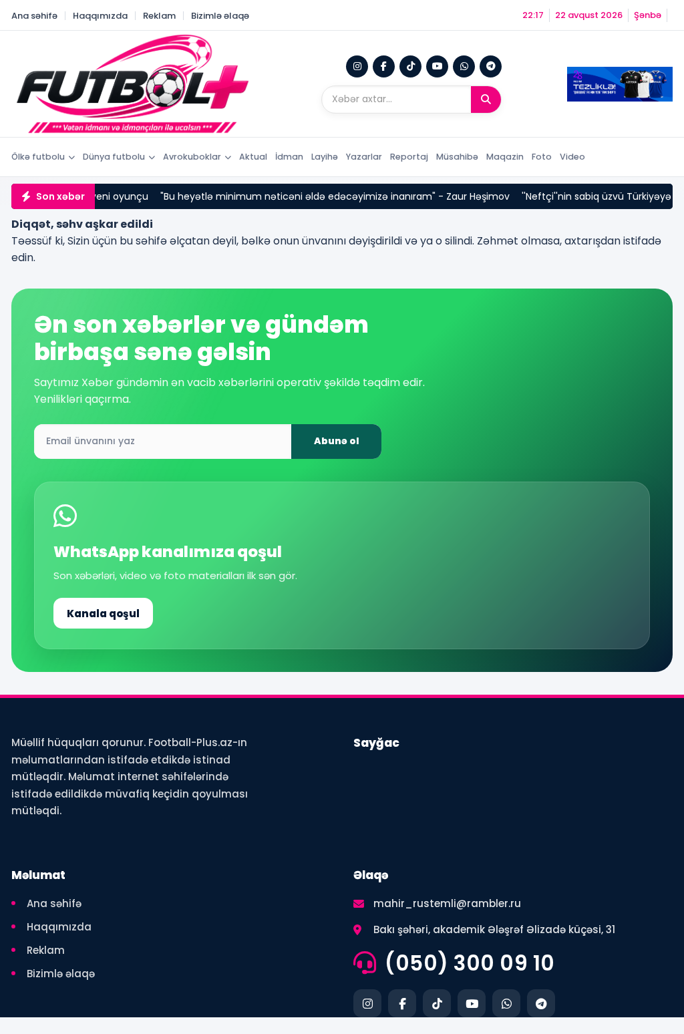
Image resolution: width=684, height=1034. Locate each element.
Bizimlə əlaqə (220, 15)
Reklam (159, 15)
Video (572, 156)
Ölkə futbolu (38, 156)
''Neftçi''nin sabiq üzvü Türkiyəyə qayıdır (589, 196)
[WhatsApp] (464, 66)
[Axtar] (486, 99)
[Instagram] (357, 66)
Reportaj (409, 156)
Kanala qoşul (103, 614)
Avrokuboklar (192, 156)
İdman (289, 156)
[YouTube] (437, 66)
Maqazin (505, 156)
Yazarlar (364, 156)
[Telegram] (491, 66)
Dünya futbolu (114, 156)
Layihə (324, 156)
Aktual (253, 156)
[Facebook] (384, 66)
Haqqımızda (100, 15)
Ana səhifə (34, 15)
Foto (542, 156)
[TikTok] (410, 66)
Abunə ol (336, 441)
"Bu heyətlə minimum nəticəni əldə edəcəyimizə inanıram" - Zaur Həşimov (311, 196)
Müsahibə (457, 156)
